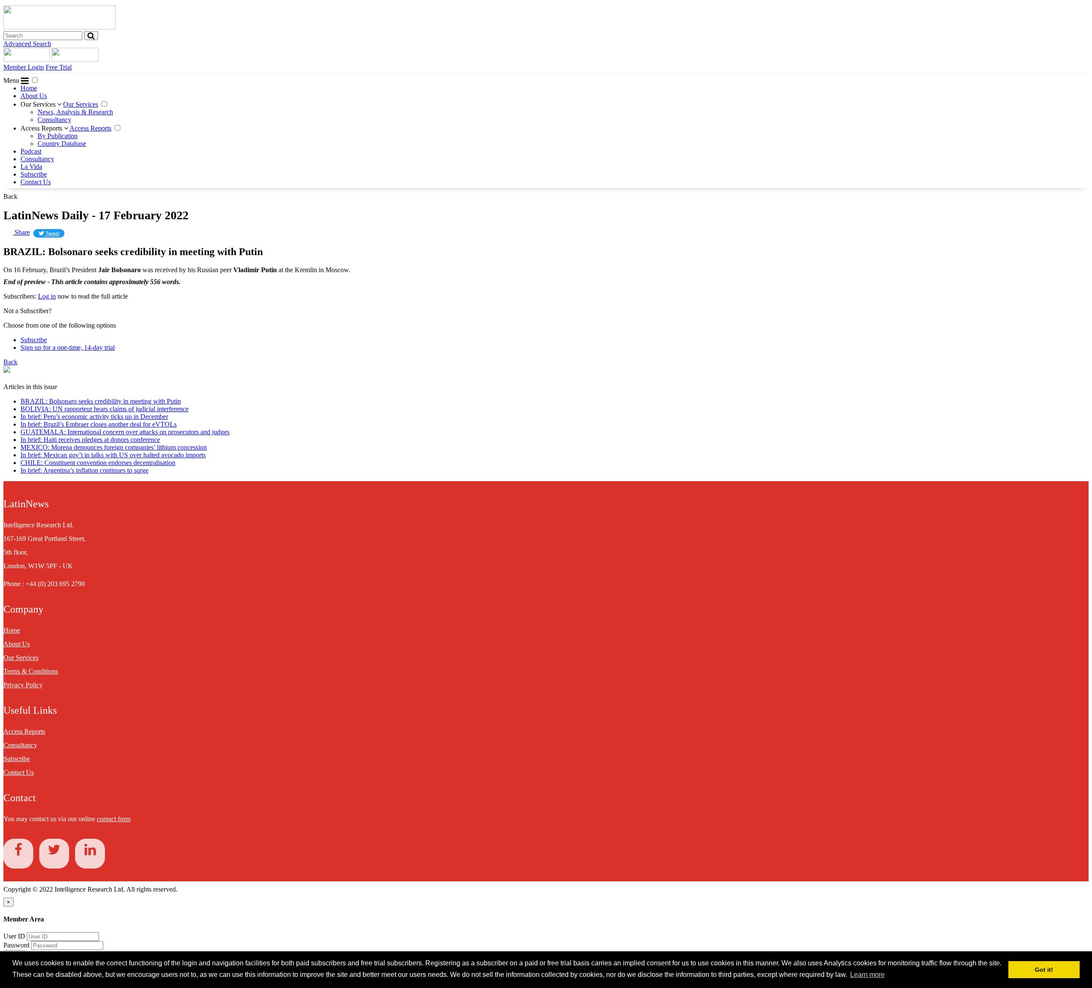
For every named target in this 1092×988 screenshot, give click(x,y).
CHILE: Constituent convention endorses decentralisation (97, 462)
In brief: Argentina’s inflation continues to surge (84, 470)
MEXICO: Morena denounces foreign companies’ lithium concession (113, 447)
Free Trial (59, 67)
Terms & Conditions (30, 671)
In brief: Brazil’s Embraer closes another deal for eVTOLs (98, 424)
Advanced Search (27, 43)
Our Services (38, 104)
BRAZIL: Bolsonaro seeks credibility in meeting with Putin (100, 401)
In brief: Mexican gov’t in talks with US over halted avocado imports (113, 455)
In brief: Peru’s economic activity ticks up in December (94, 416)
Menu (12, 80)
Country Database (62, 143)
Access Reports (42, 128)
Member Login (23, 67)
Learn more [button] (867, 974)
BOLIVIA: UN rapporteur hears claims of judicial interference (104, 409)
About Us (33, 95)
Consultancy (54, 119)
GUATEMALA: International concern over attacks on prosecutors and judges (124, 432)
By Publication (58, 135)
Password (17, 945)
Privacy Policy (23, 685)
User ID (14, 936)
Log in (47, 296)
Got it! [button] (1044, 969)
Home (28, 88)
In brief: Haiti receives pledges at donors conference (90, 439)
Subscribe (33, 174)
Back (10, 196)
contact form (114, 818)
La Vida (31, 166)
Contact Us (35, 182)
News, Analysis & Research (75, 112)
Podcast (30, 151)
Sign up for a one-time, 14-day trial (67, 347)
